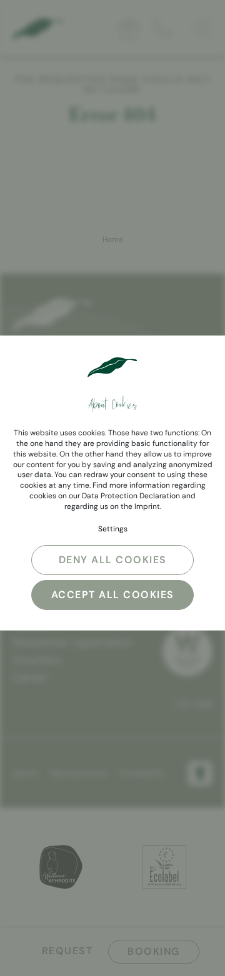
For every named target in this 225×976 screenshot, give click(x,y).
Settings (113, 529)
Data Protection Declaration (131, 496)
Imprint (147, 506)
